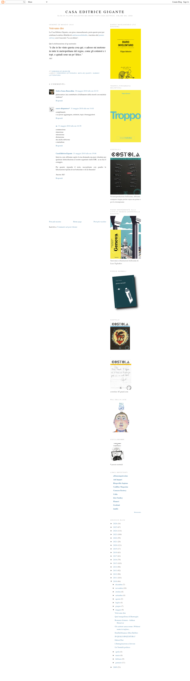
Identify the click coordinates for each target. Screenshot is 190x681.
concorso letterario (67, 73)
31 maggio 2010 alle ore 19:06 (84, 153)
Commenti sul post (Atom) (67, 227)
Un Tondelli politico (122, 647)
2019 (115, 548)
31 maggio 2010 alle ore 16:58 (69, 126)
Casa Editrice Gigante (95, 11)
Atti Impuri (117, 479)
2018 (115, 552)
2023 (115, 534)
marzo (117, 655)
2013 (115, 570)
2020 (115, 545)
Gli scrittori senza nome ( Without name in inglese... (127, 627)
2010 (115, 581)
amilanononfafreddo (79, 35)
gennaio (118, 662)
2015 (115, 563)
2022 (115, 538)
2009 (115, 667)
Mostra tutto (137, 512)
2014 (115, 567)
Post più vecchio (100, 221)
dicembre (119, 584)
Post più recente (55, 221)
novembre (119, 588)
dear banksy (118, 497)
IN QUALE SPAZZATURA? (125, 636)
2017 (115, 556)
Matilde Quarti (85, 73)
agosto (118, 599)
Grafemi (116, 505)
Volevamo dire (56, 28)
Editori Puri (119, 640)
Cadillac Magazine (120, 486)
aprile (117, 651)
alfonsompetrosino (120, 475)
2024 (115, 530)
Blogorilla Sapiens (120, 483)
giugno (118, 606)
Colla (115, 494)
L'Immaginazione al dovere (125, 643)
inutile (115, 508)
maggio (118, 609)
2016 (115, 559)
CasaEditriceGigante (64, 153)
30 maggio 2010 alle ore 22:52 (86, 91)
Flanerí (116, 501)
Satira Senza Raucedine (65, 90)
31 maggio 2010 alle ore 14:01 (82, 108)
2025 (115, 527)
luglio (117, 602)
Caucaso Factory (119, 490)
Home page (77, 221)
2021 (115, 541)
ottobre (118, 591)
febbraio (118, 659)
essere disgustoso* (63, 108)
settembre (119, 595)
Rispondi (59, 100)
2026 (115, 523)
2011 (115, 577)
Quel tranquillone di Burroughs (126, 616)
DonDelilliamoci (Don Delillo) (126, 633)
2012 (115, 574)
